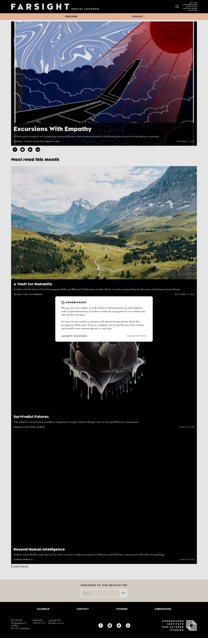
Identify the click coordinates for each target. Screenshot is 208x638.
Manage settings (137, 336)
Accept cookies (74, 336)
